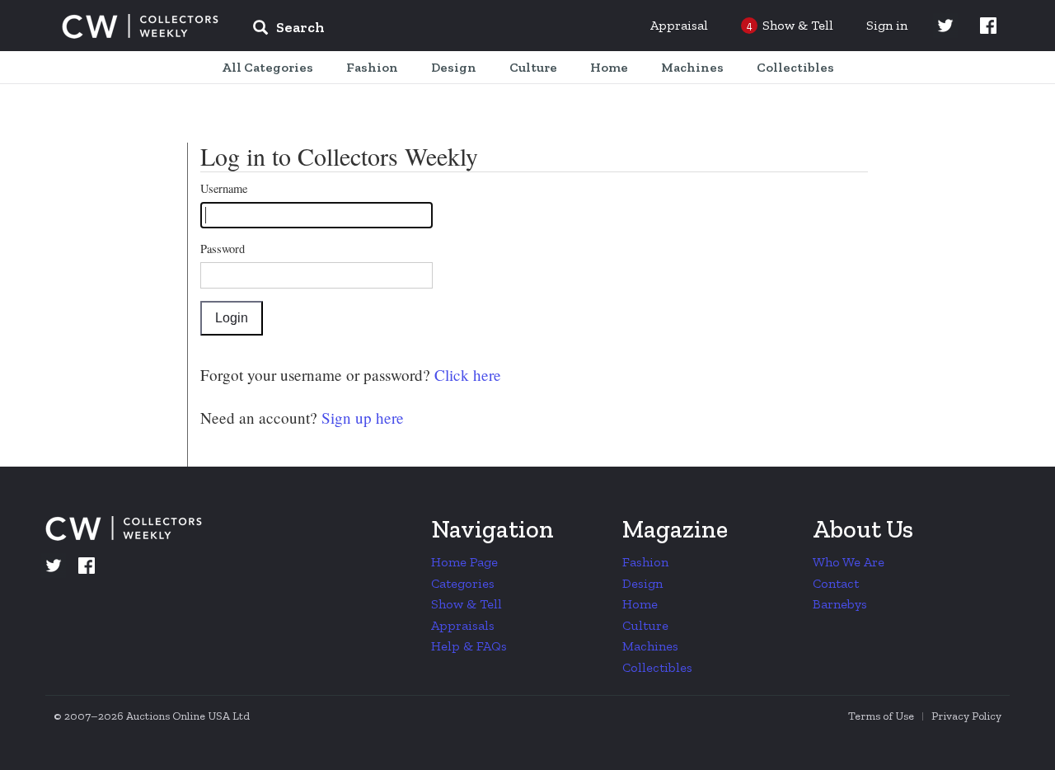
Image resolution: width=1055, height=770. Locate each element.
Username (223, 188)
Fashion (645, 562)
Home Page (464, 562)
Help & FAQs (469, 646)
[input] (408, 29)
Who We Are (848, 562)
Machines (650, 646)
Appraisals (463, 625)
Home (640, 604)
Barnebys (840, 604)
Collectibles (657, 667)
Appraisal (679, 25)
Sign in (886, 25)
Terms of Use (881, 716)
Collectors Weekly (140, 26)
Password (222, 248)
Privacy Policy (966, 716)
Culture (645, 625)
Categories (463, 583)
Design (642, 583)
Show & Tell (466, 604)
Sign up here (360, 417)
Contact (836, 583)
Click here (465, 374)
